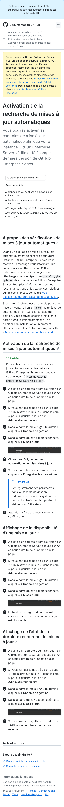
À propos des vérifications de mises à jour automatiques (32, 240)
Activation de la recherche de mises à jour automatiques (32, 346)
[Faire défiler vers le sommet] (56, 799)
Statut (6, 794)
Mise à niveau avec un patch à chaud (29, 332)
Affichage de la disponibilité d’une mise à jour (30, 530)
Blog (47, 794)
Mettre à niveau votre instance (25, 35)
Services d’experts (31, 794)
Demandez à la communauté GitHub (26, 761)
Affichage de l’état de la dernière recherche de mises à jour (31, 636)
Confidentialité (47, 790)
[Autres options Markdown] (43, 177)
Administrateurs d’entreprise (23, 32)
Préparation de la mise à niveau (25, 39)
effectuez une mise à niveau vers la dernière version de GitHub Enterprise (32, 82)
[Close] (54, 5)
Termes (32, 790)
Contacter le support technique (23, 766)
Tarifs (15, 794)
